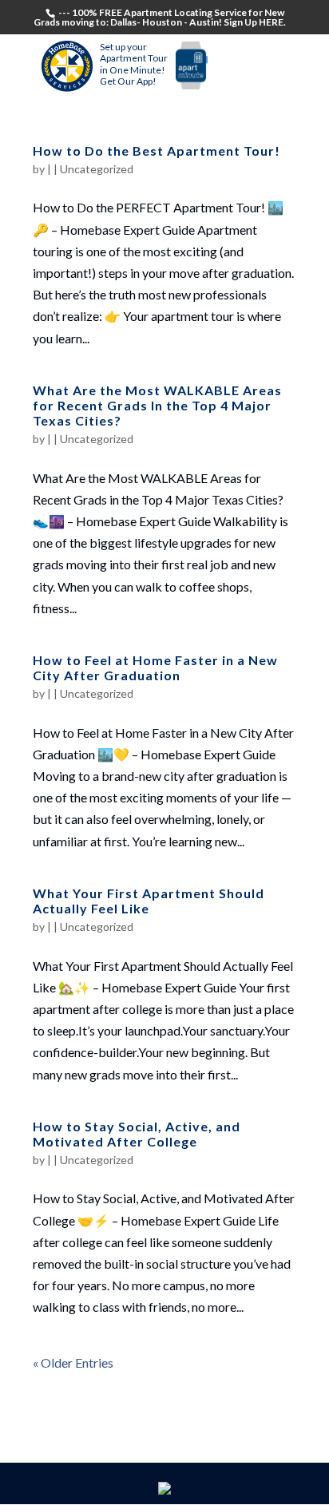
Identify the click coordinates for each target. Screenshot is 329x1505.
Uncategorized (96, 169)
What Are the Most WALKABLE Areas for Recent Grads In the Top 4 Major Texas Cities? (157, 405)
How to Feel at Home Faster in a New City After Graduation (155, 667)
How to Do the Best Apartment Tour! (156, 150)
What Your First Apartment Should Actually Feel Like (148, 900)
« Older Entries (73, 1362)
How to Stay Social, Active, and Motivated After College (136, 1134)
